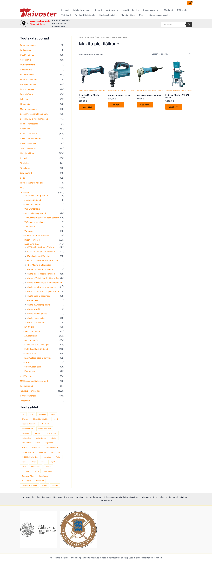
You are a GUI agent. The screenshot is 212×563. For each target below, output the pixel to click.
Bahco (53, 414)
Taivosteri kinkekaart (178, 497)
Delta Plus (25, 433)
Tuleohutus (25, 400)
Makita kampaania (28, 109)
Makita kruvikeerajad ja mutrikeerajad (44, 282)
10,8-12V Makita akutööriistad (41, 251)
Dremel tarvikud (51, 433)
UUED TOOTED (27, 55)
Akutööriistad (30, 336)
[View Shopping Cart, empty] (189, 3)
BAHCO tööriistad (28, 133)
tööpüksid (40, 481)
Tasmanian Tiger (28, 476)
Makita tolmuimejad (36, 318)
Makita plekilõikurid (36, 322)
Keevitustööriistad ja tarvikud (38, 358)
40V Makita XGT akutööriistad (41, 247)
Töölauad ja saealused (34, 222)
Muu (141, 15)
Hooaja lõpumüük (28, 84)
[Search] (189, 24)
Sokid (22, 178)
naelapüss (47, 457)
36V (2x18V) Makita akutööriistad (43, 260)
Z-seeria (55, 486)
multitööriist (55, 452)
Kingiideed (25, 128)
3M (23, 414)
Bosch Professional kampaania (34, 114)
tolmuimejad (43, 476)
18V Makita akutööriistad (38, 256)
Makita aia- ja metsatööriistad (41, 274)
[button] (116, 15)
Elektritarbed (30, 353)
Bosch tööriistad (32, 240)
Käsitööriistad (26, 386)
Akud (31, 414)
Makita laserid (33, 309)
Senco (36, 471)
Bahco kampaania (28, 89)
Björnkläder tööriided (40, 419)
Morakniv (42, 452)
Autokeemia (25, 60)
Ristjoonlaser (35, 466)
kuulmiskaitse (41, 438)
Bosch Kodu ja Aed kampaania (34, 119)
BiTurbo (25, 419)
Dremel (37, 433)
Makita (24, 448)
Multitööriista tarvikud (30, 457)
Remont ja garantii (94, 497)
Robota (48, 466)
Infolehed (79, 497)
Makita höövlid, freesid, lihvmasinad (43, 278)
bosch (56, 419)
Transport (68, 497)
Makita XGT (36, 448)
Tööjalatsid (182, 10)
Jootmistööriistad (32, 200)
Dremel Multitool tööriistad (36, 235)
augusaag (42, 414)
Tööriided (168, 10)
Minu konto (106, 500)
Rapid (53, 462)
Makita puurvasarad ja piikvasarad (43, 291)
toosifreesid (26, 481)
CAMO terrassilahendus (31, 138)
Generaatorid (26, 69)
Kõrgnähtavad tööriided (31, 443)
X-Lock (44, 486)
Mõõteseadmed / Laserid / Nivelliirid (122, 10)
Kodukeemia (25, 50)
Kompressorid (30, 371)
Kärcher (54, 438)
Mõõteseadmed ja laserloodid (34, 381)
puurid (43, 462)
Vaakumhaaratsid (32, 209)
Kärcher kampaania (29, 123)
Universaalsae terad (29, 486)
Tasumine (46, 497)
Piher (34, 462)
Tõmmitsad (29, 226)
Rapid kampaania (28, 45)
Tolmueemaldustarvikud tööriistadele (41, 217)
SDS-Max (25, 471)
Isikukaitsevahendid (82, 10)
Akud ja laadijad (31, 340)
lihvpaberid (49, 443)
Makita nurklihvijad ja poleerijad (41, 287)
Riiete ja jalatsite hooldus (31, 183)
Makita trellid (33, 300)
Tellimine (36, 497)
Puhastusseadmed (151, 10)
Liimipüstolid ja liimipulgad (36, 344)
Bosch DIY (45, 424)
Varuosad (28, 231)
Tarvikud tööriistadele (85, 15)
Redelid (27, 362)
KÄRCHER (29, 327)
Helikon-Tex (26, 438)
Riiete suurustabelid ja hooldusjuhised (121, 497)
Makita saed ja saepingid (38, 296)
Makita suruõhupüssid (37, 313)
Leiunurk (65, 10)
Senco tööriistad (32, 331)
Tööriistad (66, 15)
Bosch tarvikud (27, 429)
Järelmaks (57, 497)
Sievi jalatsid (26, 173)
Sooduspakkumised (158, 15)
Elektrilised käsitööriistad (36, 349)
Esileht (82, 37)
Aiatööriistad (26, 376)
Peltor (58, 457)
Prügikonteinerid (27, 64)
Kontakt (26, 497)
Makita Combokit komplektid (40, 269)
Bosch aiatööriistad (29, 424)
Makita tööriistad (32, 244)
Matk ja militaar (128, 15)
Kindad (98, 10)
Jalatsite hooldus (149, 497)
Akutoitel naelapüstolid (35, 213)
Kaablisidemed (27, 74)
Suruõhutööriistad (32, 366)
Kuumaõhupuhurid (32, 204)
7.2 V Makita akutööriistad (39, 265)
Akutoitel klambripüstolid (36, 195)
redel (24, 466)
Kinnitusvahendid (107, 15)
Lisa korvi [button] (87, 107)
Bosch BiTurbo (26, 94)
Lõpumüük (25, 104)
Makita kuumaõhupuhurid (38, 305)
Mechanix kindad (52, 448)
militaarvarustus (28, 452)
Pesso (24, 462)
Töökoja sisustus (28, 148)
